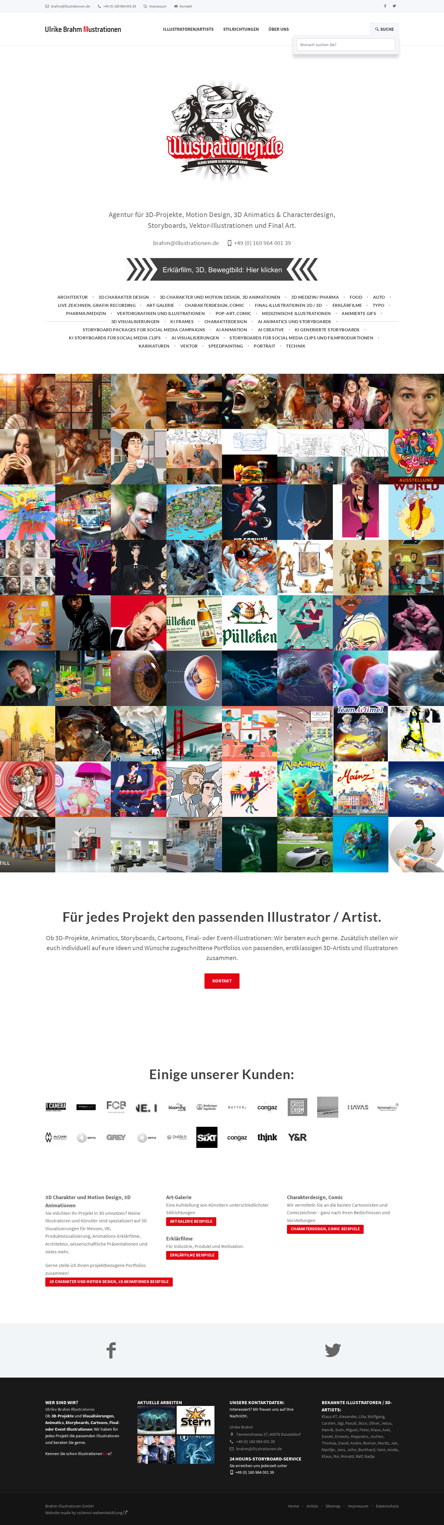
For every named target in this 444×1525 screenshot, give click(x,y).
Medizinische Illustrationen (296, 313)
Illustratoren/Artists (188, 29)
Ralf (359, 1456)
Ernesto (342, 1436)
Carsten (329, 1423)
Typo (378, 305)
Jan (394, 1443)
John (351, 1449)
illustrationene (94, 1453)
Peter (364, 1429)
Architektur (72, 297)
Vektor (189, 345)
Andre (355, 1443)
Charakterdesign (225, 321)
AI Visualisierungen (195, 337)
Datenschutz (387, 1506)
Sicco (362, 1423)
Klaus (376, 1429)
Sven (339, 1429)
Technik (295, 345)
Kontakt (185, 6)
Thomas (329, 1443)
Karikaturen (154, 345)
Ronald (347, 1456)
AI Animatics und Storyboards (294, 321)
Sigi (340, 1423)
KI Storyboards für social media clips (115, 337)
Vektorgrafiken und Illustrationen (161, 313)
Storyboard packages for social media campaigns (144, 329)
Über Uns (279, 29)
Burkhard (366, 1449)
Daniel (327, 1436)
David (343, 1443)
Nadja (369, 1456)
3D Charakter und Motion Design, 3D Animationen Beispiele (109, 1281)
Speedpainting (225, 345)
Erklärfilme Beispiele (192, 1255)
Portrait (264, 345)
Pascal (350, 1423)
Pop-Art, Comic (233, 313)
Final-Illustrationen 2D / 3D (288, 305)
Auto (379, 297)
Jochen (376, 1436)
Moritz (383, 1443)
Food (356, 297)
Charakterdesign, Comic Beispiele (325, 1228)
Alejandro (359, 1436)
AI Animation (231, 329)
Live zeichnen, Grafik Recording (97, 305)
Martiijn (328, 1449)
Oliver (374, 1423)
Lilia (362, 1416)
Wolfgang (376, 1416)
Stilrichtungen (241, 29)
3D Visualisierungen (135, 321)
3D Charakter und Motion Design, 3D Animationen (220, 297)
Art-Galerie (160, 305)
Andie (393, 1449)
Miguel (352, 1429)
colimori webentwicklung (100, 1512)
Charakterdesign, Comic (214, 305)
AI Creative (271, 329)
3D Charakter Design (123, 297)
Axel (386, 1429)
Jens (341, 1449)
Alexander (348, 1416)
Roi (336, 1456)
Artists (312, 1506)
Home (293, 1506)
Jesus (386, 1423)
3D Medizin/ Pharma (315, 297)
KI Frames (182, 321)
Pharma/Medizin (86, 313)
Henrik (327, 1429)
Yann (381, 1449)
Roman (369, 1443)
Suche (386, 29)
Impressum (157, 6)
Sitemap (333, 1506)
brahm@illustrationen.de (70, 6)
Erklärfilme (347, 305)
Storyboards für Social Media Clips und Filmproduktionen (301, 337)
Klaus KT (329, 1416)
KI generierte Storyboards (327, 329)
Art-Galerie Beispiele (191, 1221)
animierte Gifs (359, 313)
